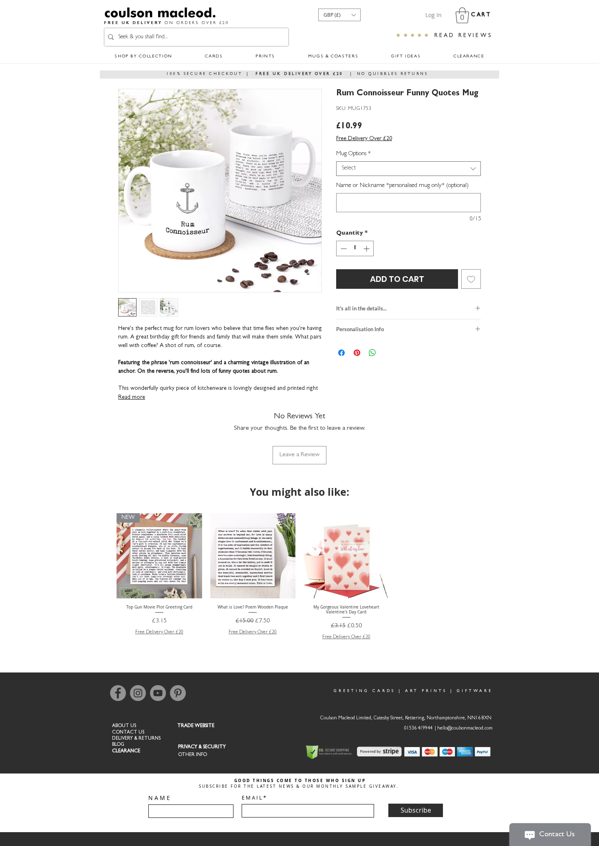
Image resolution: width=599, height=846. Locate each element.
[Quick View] (253, 556)
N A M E (159, 798)
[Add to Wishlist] (471, 279)
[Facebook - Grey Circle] (118, 693)
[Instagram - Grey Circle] (138, 693)
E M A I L (252, 797)
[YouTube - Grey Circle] (158, 693)
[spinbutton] (355, 248)
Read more (131, 397)
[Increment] (367, 248)
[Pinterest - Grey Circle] (178, 693)
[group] (299, 577)
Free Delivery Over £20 (364, 139)
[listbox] (339, 15)
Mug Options (353, 154)
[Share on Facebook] (341, 353)
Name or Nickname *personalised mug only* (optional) (402, 186)
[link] (462, 15)
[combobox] (408, 168)
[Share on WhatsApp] (372, 353)
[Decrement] (342, 248)
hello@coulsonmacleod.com (465, 728)
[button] (339, 15)
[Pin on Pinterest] (357, 353)
